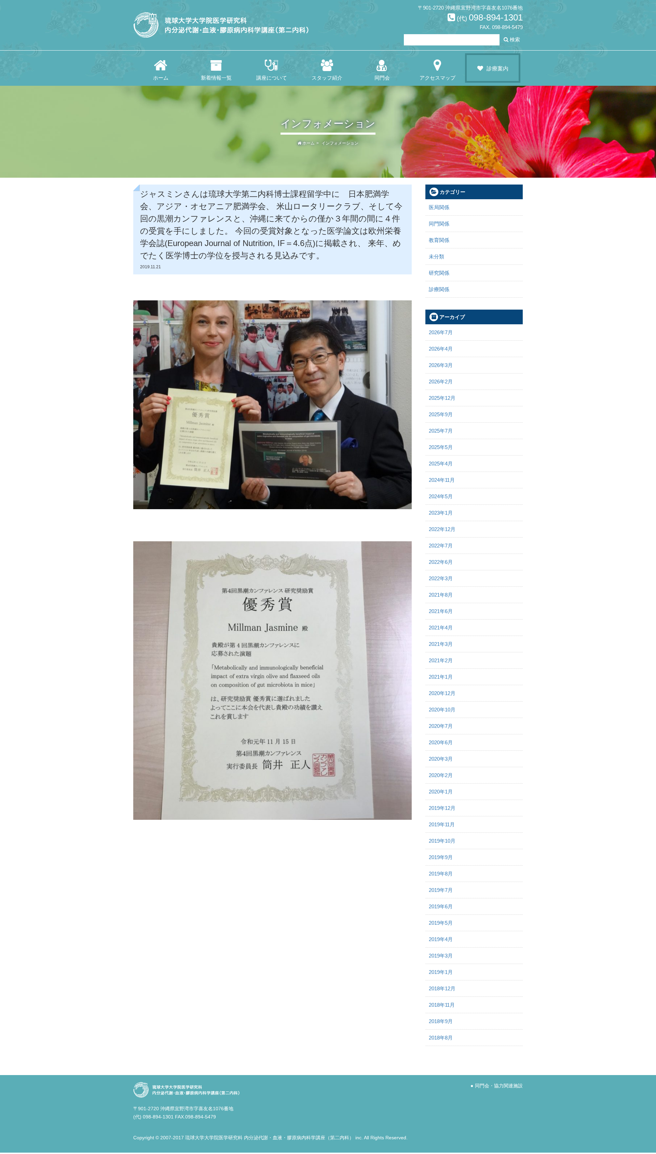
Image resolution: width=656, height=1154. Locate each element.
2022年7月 (441, 545)
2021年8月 (441, 595)
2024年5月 (441, 496)
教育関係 (439, 240)
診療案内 (497, 68)
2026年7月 (441, 332)
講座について (271, 78)
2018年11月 (442, 1005)
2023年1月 (441, 513)
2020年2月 (441, 775)
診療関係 (439, 289)
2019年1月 (441, 972)
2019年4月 (441, 939)
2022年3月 (441, 578)
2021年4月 (441, 627)
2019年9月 (441, 857)
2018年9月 (441, 1021)
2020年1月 (441, 792)
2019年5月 (441, 923)
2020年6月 (441, 742)
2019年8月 (441, 874)
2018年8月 (441, 1038)
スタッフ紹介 (327, 78)
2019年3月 (441, 956)
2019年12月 (442, 808)
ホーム (160, 78)
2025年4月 (441, 463)
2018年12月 (442, 988)
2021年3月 (441, 644)
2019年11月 (442, 824)
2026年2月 (441, 381)
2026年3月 (441, 365)
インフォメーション (340, 143)
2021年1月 (441, 677)
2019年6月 (441, 906)
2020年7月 (441, 726)
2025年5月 (441, 447)
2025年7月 (441, 431)
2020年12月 (442, 693)
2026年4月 (441, 349)
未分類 (436, 256)
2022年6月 (441, 562)
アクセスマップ (437, 78)
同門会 (382, 78)
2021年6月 (441, 611)
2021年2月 (441, 660)
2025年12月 (442, 398)
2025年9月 (441, 414)
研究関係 (439, 273)
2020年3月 (441, 759)
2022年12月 (442, 529)
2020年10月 (442, 709)
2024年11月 (442, 480)
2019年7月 (441, 890)
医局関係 (439, 207)
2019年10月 (442, 841)
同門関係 (439, 224)
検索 (514, 39)
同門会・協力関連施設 (499, 1085)
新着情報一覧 (216, 78)
